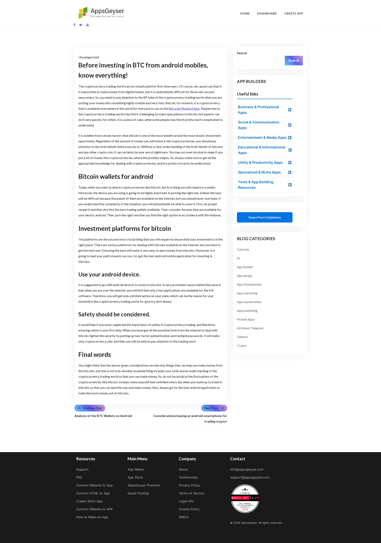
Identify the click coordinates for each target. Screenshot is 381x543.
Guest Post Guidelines (264, 217)
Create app (293, 13)
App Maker (136, 469)
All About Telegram (250, 328)
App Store (135, 477)
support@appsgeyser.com (250, 477)
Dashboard (267, 13)
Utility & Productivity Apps (260, 162)
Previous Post (93, 408)
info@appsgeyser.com (247, 469)
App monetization (249, 302)
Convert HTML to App (93, 493)
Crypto (242, 345)
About (183, 469)
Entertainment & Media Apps (262, 137)
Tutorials (243, 249)
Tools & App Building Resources (255, 185)
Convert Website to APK (94, 509)
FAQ (79, 477)
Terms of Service (191, 493)
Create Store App (89, 501)
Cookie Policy (189, 509)
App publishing (247, 310)
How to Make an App (92, 517)
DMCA (184, 517)
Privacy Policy (189, 485)
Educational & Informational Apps (261, 150)
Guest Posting (138, 493)
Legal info (186, 501)
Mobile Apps (246, 319)
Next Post (211, 408)
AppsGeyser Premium (144, 485)
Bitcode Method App (184, 108)
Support (82, 469)
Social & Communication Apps (258, 125)
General (242, 337)
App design (244, 275)
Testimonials (188, 477)
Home (245, 13)
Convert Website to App (94, 485)
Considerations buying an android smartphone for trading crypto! (190, 418)
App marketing (247, 293)
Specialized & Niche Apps (259, 172)
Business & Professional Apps (258, 110)
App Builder (245, 267)
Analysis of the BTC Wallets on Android (103, 416)
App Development (249, 284)
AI (238, 258)
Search (242, 53)
